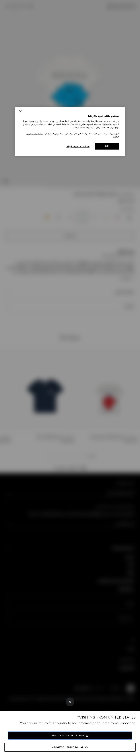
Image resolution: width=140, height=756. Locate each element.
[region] (70, 131)
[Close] (70, 702)
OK (107, 146)
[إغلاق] (20, 111)
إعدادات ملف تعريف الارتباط (78, 146)
